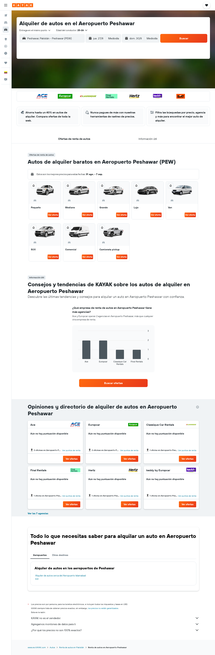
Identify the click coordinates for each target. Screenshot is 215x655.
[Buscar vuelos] (5, 15)
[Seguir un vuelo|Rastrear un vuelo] (5, 46)
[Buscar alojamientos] (5, 22)
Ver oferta (53, 215)
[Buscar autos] (5, 29)
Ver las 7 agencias (38, 513)
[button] (5, 5)
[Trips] (5, 62)
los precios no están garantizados (103, 608)
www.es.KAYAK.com (37, 647)
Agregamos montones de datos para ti (53, 624)
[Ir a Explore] (5, 39)
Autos (52, 647)
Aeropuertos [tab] (40, 555)
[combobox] (35, 30)
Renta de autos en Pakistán (71, 647)
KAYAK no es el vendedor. (46, 618)
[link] (113, 383)
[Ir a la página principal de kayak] (22, 5)
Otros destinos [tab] (60, 555)
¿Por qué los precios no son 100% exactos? (56, 630)
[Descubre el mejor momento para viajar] (5, 53)
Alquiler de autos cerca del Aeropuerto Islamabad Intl (60, 577)
